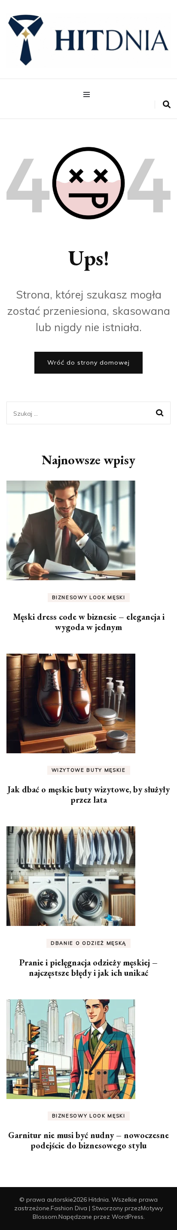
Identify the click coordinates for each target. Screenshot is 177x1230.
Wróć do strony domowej (88, 362)
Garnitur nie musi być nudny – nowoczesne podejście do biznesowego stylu (88, 1140)
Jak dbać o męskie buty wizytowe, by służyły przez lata (89, 794)
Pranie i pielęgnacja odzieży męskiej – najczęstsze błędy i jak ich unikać (88, 967)
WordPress (127, 1217)
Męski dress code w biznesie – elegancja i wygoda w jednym (89, 622)
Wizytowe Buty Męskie (89, 770)
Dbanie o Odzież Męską (88, 943)
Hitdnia (98, 1199)
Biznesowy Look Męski (88, 597)
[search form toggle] (167, 104)
